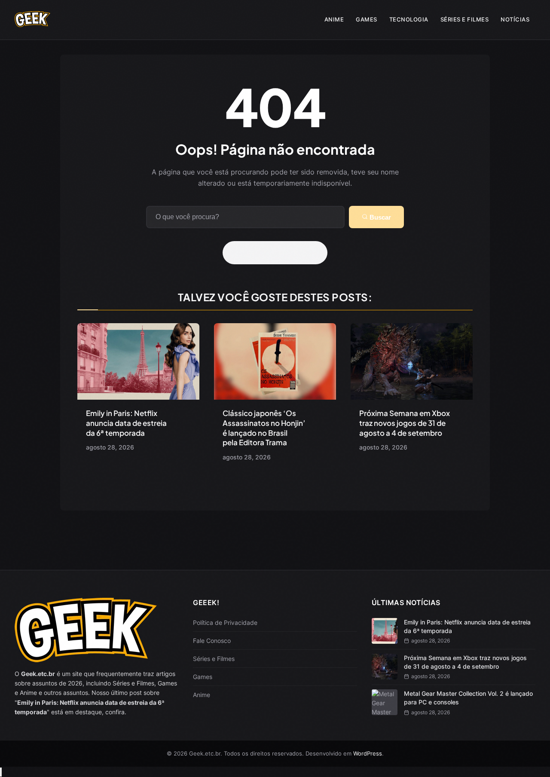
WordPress (367, 753)
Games (366, 19)
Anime (334, 19)
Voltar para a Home (278, 252)
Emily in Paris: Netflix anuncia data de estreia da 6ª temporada (126, 422)
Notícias (515, 19)
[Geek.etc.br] (33, 22)
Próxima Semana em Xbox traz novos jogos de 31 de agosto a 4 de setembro (404, 422)
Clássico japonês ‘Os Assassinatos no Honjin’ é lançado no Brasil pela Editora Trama (264, 427)
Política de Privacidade (225, 622)
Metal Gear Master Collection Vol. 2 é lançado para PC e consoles (468, 698)
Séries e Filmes (464, 19)
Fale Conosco (212, 640)
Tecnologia (408, 19)
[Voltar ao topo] (1, 772)
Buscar (379, 217)
